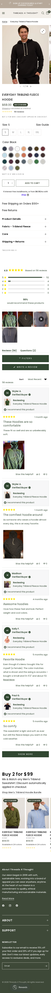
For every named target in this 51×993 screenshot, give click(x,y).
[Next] (30, 86)
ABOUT (7, 920)
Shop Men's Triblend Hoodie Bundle (22, 792)
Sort (21, 379)
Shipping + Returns (13, 241)
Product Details (11, 219)
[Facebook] (5, 905)
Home (4, 21)
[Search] (43, 13)
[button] (25, 277)
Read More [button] (8, 898)
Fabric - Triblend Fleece (16, 226)
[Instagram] (12, 905)
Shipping (6, 108)
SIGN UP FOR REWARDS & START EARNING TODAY (28, 4)
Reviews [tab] (9, 351)
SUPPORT (9, 930)
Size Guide (42, 124)
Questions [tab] (28, 351)
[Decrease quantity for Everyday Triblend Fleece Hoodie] (4, 183)
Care (5, 234)
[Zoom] (43, 31)
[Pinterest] (19, 905)
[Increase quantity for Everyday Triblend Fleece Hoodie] (12, 183)
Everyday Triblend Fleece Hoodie (30, 403)
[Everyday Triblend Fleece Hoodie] (13, 813)
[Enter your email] (46, 965)
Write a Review (28, 368)
